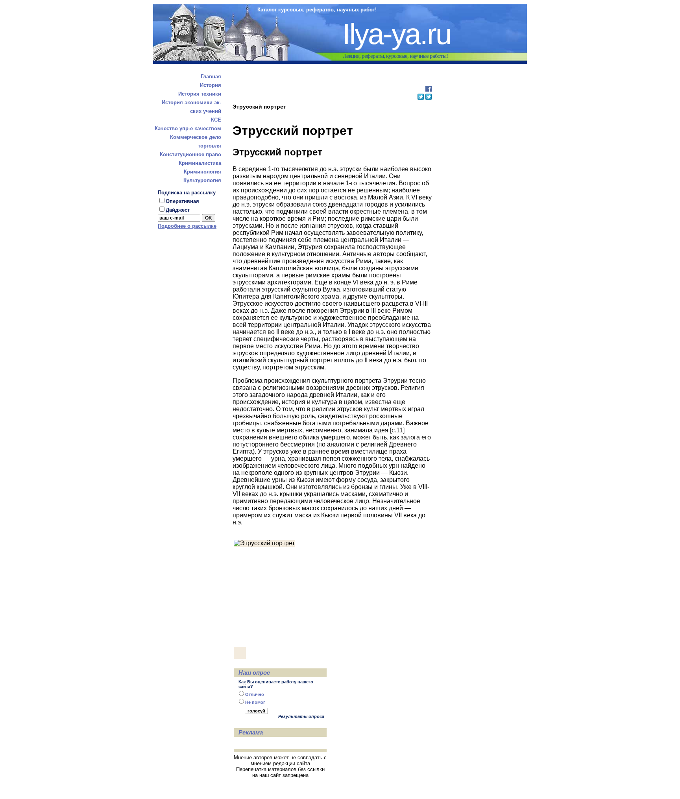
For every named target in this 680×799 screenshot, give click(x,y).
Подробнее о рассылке (187, 226)
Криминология (202, 172)
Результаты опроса (301, 716)
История (210, 85)
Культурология (202, 180)
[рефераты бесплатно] (428, 90)
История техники (199, 94)
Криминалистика (200, 163)
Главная (211, 76)
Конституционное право (190, 154)
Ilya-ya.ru (396, 34)
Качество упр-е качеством (188, 128)
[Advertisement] (332, 80)
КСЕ (216, 120)
